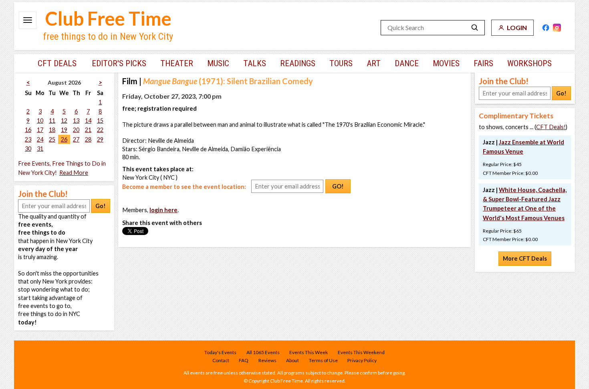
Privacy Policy (362, 360)
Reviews (267, 360)
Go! (100, 206)
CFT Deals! (551, 127)
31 (40, 148)
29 (100, 139)
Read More (73, 172)
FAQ (243, 360)
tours (341, 63)
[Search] (474, 27)
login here (163, 210)
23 (28, 139)
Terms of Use (323, 360)
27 (76, 139)
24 (40, 139)
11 (52, 120)
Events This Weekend (361, 352)
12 (64, 120)
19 (64, 129)
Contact (220, 360)
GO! (338, 186)
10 (40, 120)
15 (100, 120)
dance (407, 63)
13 (76, 120)
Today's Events (220, 352)
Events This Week (308, 352)
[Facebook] (545, 27)
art (374, 63)
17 (40, 129)
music (218, 63)
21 (88, 129)
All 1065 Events (263, 352)
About (292, 360)
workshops (529, 63)
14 (88, 120)
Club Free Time (108, 18)
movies (446, 63)
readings (297, 63)
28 (88, 139)
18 (52, 129)
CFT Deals (57, 63)
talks (254, 63)
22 (100, 129)
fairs (483, 63)
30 (28, 148)
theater (176, 63)
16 (28, 129)
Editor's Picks (119, 63)
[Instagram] (557, 27)
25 (52, 139)
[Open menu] (27, 20)
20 (76, 129)
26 (64, 139)
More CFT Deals (525, 258)
